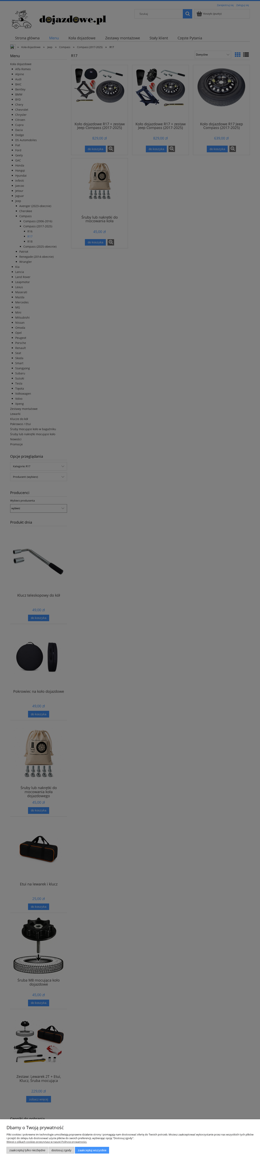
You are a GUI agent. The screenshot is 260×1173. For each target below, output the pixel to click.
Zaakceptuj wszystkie (92, 1150)
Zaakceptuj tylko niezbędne (27, 1150)
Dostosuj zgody (61, 1150)
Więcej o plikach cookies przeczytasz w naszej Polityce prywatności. (46, 1142)
